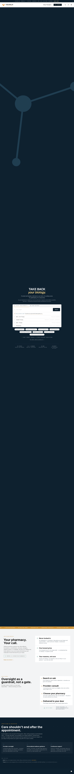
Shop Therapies (47, 4)
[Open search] (65, 5)
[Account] (68, 5)
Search (56, 309)
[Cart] (71, 5)
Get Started (58, 4)
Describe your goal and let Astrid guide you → (34, 313)
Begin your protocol (9, 659)
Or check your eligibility (37, 339)
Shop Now (56, 1)
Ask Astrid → (34, 760)
